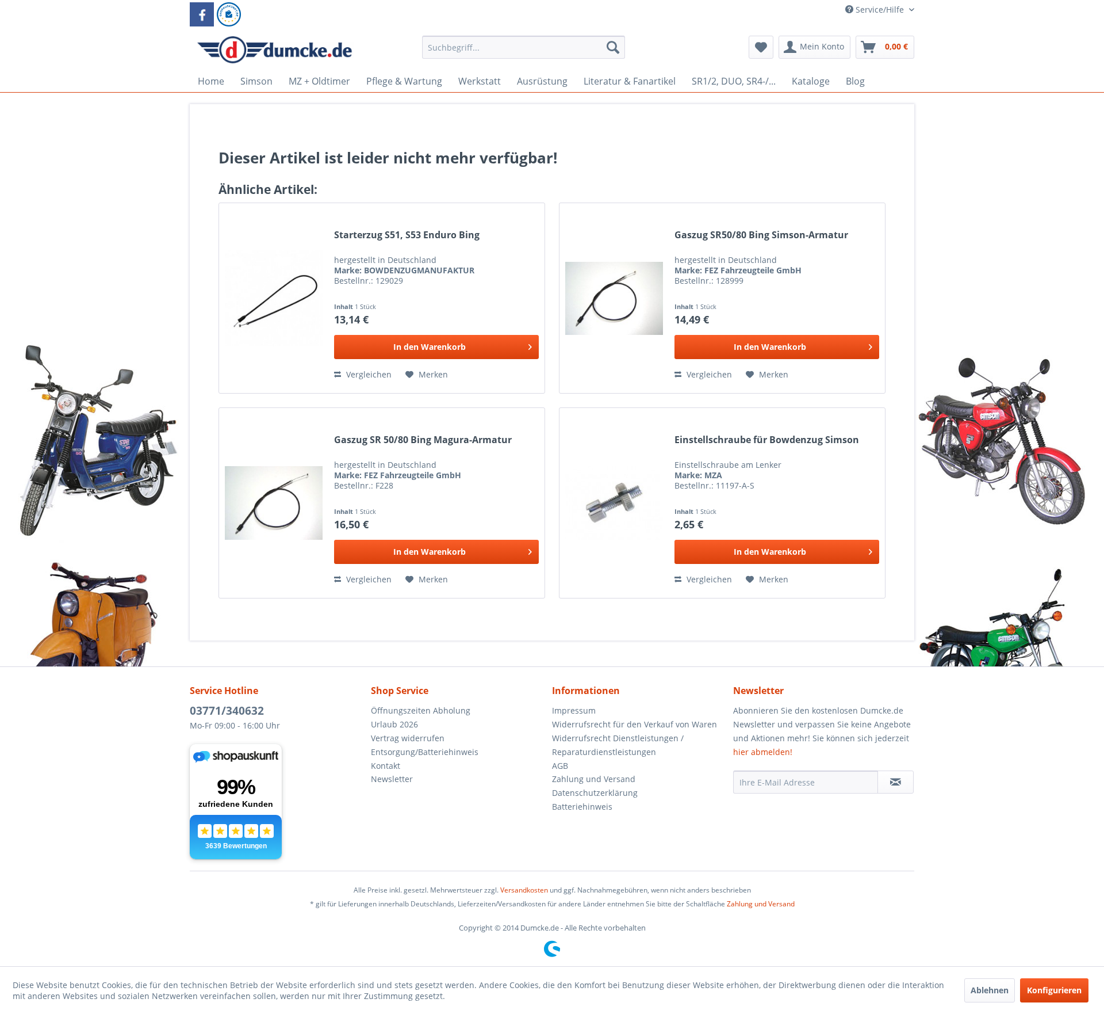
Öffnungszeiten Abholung (420, 710)
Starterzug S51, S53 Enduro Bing (407, 235)
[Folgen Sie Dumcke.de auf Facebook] (202, 14)
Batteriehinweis (582, 806)
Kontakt (385, 765)
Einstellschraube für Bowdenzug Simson (766, 440)
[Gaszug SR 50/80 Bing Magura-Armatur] (274, 503)
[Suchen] (613, 47)
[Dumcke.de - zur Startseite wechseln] (274, 50)
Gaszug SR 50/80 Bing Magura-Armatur (423, 440)
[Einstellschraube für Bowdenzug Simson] (614, 503)
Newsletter (392, 778)
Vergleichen (368, 374)
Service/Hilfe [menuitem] (879, 9)
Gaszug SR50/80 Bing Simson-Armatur (761, 235)
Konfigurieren (1054, 990)
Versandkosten (524, 890)
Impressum (574, 710)
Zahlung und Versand (593, 778)
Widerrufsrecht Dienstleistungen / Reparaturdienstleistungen (618, 745)
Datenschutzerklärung (595, 792)
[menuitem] (523, 53)
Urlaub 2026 (394, 724)
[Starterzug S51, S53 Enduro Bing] (274, 298)
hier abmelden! (762, 751)
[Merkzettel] (761, 47)
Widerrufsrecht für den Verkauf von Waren (634, 724)
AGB (560, 765)
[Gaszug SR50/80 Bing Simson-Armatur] (614, 298)
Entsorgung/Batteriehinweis (424, 751)
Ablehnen (990, 990)
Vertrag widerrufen (407, 738)
